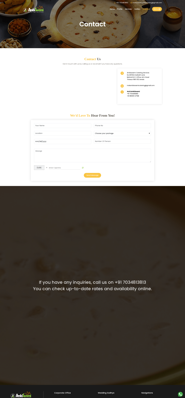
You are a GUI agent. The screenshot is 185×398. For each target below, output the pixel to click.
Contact (146, 9)
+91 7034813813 (122, 2)
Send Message (92, 175)
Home (112, 9)
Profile (119, 9)
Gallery (137, 9)
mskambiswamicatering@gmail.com (147, 2)
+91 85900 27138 (133, 96)
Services (128, 9)
